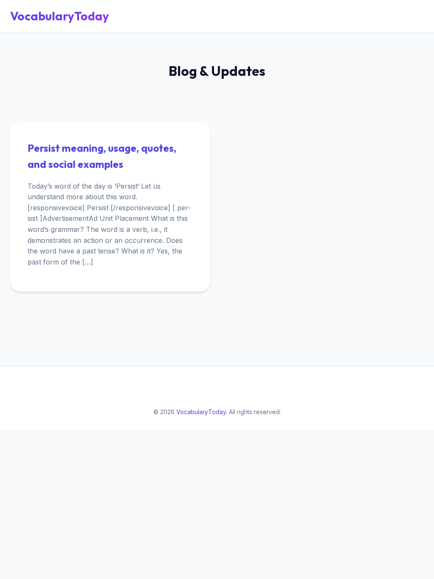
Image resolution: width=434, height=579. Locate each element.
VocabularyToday (59, 15)
